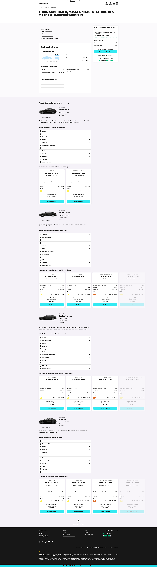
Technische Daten (54, 21)
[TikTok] (52, 542)
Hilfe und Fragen (43, 530)
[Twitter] (43, 542)
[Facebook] (39, 542)
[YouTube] (49, 542)
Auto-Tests (72, 0)
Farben (63, 21)
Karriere (86, 532)
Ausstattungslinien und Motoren (49, 38)
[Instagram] (46, 542)
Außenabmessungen (47, 31)
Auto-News (79, 0)
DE (40, 551)
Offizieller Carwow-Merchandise (69, 536)
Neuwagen (41, 0)
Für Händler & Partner (89, 534)
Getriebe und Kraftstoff (47, 36)
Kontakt (64, 532)
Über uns (64, 530)
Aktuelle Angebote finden (105, 51)
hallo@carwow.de (45, 536)
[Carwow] (43, 4)
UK (44, 551)
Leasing (47, 0)
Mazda (40, 7)
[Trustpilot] (105, 60)
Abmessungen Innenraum (48, 33)
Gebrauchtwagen (59, 0)
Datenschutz (100, 547)
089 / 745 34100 (45, 535)
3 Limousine (45, 7)
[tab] (43, 21)
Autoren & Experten (66, 534)
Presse (86, 530)
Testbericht (43, 21)
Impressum (116, 547)
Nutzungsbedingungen (80, 547)
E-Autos (51, 0)
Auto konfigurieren (51, 201)
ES (48, 551)
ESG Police (95, 547)
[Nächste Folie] (120, 290)
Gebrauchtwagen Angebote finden (106, 55)
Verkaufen (66, 0)
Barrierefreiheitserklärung (108, 547)
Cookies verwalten (89, 547)
